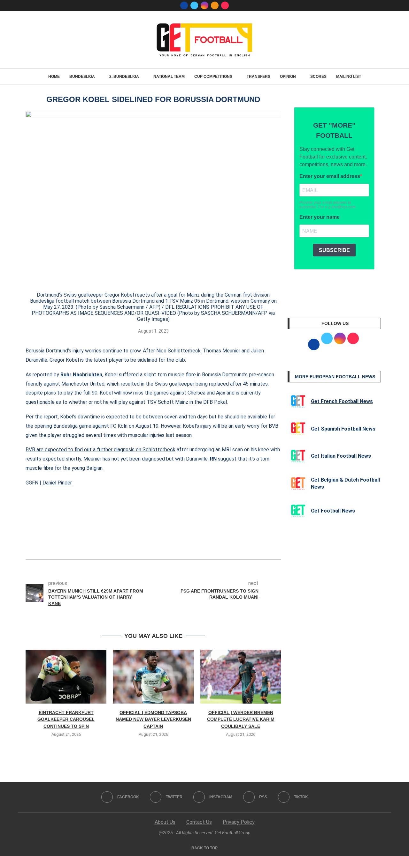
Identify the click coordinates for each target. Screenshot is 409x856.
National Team (169, 76)
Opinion (288, 76)
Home (54, 76)
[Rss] (215, 5)
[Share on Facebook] (143, 541)
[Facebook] (184, 5)
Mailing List (348, 76)
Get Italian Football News (341, 456)
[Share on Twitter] (156, 541)
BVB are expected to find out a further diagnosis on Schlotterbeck (100, 449)
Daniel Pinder (57, 483)
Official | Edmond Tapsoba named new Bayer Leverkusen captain (153, 719)
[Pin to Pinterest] (166, 541)
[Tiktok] (225, 5)
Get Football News (333, 511)
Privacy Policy (239, 822)
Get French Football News (342, 401)
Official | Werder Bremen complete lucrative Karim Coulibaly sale (240, 719)
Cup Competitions (213, 76)
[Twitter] (194, 5)
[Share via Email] (177, 541)
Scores (318, 76)
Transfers (258, 76)
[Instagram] (204, 5)
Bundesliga (82, 76)
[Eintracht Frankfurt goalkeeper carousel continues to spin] (66, 677)
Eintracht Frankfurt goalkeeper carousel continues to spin (66, 719)
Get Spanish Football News (343, 429)
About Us (165, 822)
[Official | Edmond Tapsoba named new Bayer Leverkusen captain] (153, 677)
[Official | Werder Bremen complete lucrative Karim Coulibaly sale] (240, 677)
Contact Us (199, 822)
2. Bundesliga (124, 76)
